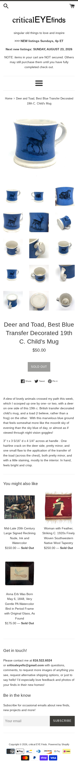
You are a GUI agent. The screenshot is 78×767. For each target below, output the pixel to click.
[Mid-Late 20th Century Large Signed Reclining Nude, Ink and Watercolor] (19, 507)
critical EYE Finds (38, 744)
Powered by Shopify (58, 744)
